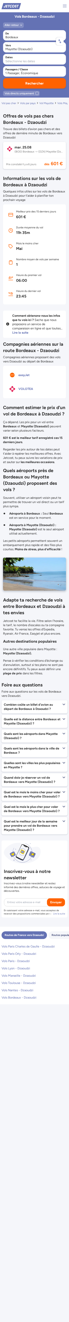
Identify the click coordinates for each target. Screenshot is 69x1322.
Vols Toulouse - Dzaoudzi (19, 983)
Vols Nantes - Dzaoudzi (17, 990)
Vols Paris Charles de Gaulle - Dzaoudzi (28, 946)
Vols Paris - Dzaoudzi (16, 961)
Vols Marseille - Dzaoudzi (19, 975)
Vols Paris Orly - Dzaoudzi (19, 954)
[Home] (11, 6)
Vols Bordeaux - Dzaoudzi (19, 997)
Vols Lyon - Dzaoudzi (16, 968)
